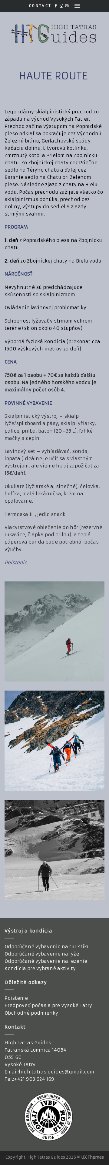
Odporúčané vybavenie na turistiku (47, 946)
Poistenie (16, 998)
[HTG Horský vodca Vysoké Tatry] (54, 33)
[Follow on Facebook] (56, 6)
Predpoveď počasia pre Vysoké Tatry (48, 1005)
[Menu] (77, 6)
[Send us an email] (66, 6)
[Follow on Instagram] (61, 6)
